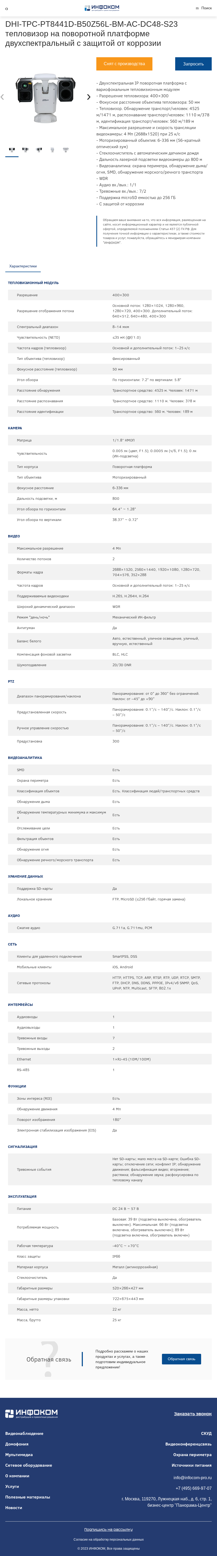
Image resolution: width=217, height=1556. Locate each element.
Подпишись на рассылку (108, 1529)
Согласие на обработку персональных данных (109, 1539)
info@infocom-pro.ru (193, 1477)
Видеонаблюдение (24, 1433)
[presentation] (2, 96)
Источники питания (192, 1465)
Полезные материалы (27, 1497)
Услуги (12, 1486)
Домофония (17, 1444)
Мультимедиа (19, 1454)
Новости (13, 1507)
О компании (17, 1476)
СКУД (206, 1433)
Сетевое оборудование (28, 1465)
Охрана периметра (192, 1454)
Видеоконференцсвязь (188, 1444)
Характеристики (23, 266)
